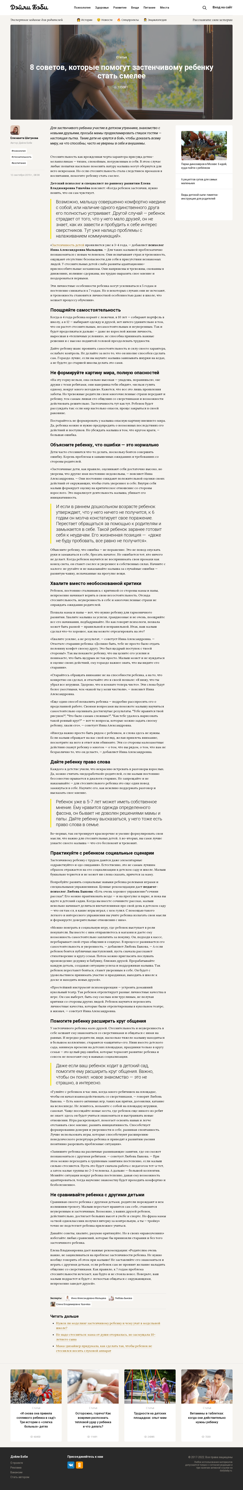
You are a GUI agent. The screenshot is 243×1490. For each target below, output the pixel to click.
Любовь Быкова (123, 1298)
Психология (82, 7)
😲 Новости (104, 19)
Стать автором (19, 1477)
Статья (121, 57)
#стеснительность (21, 157)
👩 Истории (84, 19)
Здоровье (102, 7)
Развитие (120, 7)
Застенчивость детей (68, 245)
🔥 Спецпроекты (128, 19)
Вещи (135, 7)
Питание (149, 7)
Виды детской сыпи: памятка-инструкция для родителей (199, 196)
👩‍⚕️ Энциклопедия (154, 19)
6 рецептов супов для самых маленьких (199, 181)
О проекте (16, 1462)
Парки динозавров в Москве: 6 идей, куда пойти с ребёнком (204, 166)
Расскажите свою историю (213, 20)
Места (164, 7)
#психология (19, 151)
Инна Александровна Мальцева (89, 1298)
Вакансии (16, 1472)
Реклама (15, 1467)
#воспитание (19, 163)
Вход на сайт (222, 7)
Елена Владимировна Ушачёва (73, 1304)
